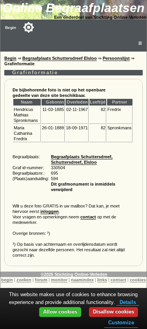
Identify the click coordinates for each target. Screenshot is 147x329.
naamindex (82, 279)
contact (88, 217)
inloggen (49, 211)
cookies (138, 279)
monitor (59, 279)
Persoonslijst (116, 58)
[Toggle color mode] (28, 27)
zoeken (23, 279)
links (102, 279)
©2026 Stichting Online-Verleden (74, 274)
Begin (10, 27)
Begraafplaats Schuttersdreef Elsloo (59, 58)
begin (7, 279)
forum (41, 279)
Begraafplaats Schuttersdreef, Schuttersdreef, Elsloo (82, 159)
